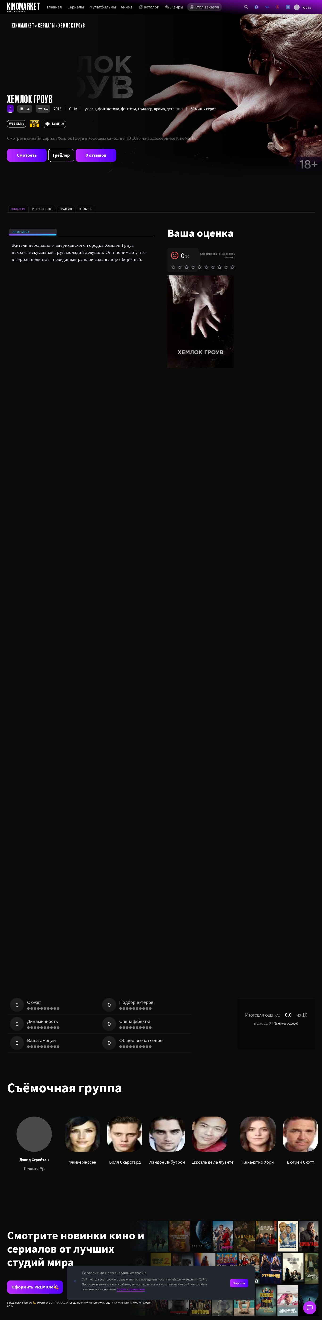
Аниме (126, 7)
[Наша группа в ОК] (277, 7)
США (73, 108)
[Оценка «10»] (232, 267)
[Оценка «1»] (173, 267)
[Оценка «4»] (193, 267)
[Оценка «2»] (180, 267)
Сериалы (75, 7)
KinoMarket (23, 25)
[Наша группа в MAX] (256, 7)
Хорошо (239, 1283)
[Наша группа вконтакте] (267, 7)
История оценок (285, 1023)
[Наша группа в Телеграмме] (288, 7)
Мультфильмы (103, 7)
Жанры (176, 7)
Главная (54, 7)
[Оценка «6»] (206, 267)
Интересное (42, 209)
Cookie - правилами (131, 1289)
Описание (21, 232)
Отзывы (86, 209)
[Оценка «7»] (213, 267)
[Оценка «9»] (226, 267)
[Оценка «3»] (186, 267)
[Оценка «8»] (219, 267)
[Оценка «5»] (199, 267)
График (66, 209)
